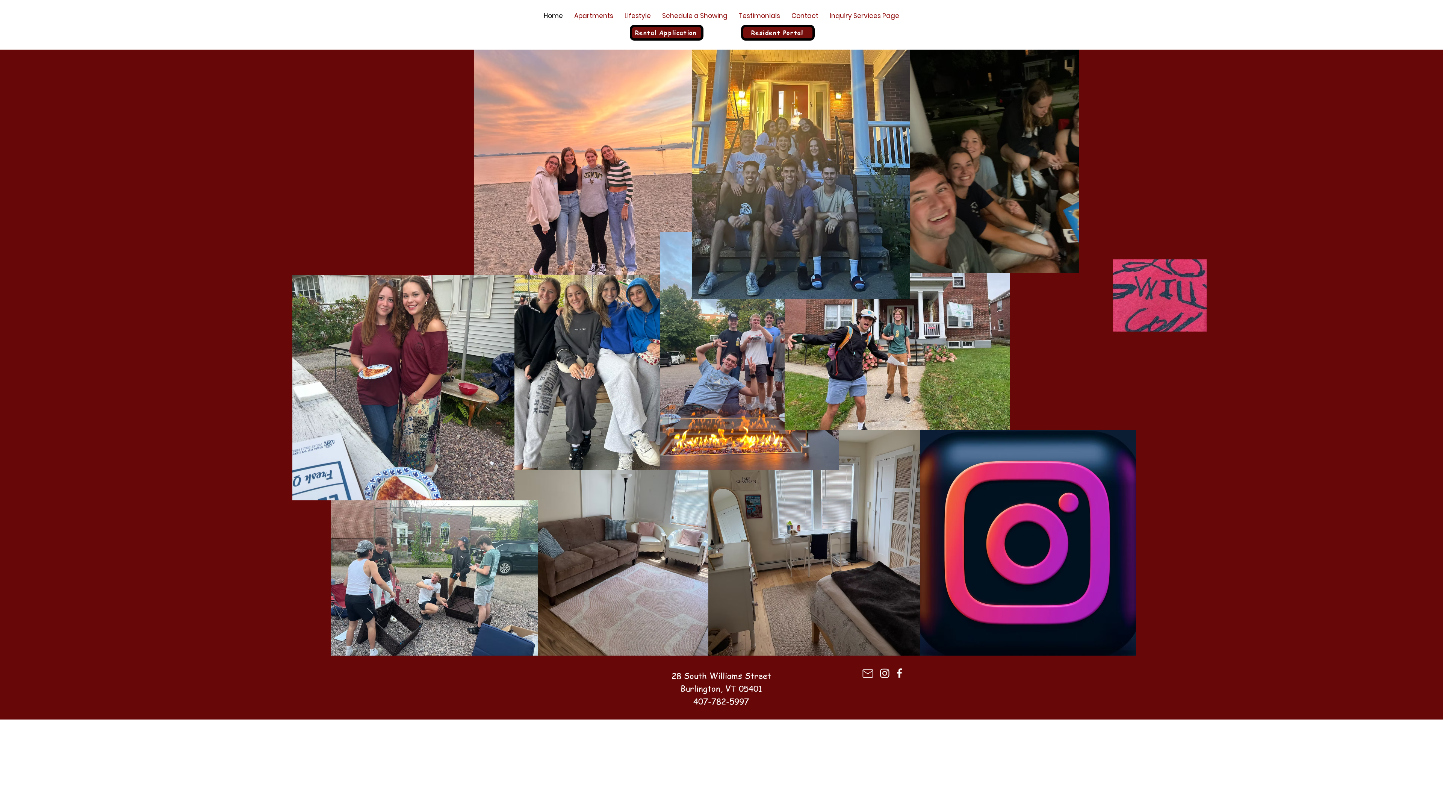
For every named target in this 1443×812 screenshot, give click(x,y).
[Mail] (868, 673)
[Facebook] (899, 673)
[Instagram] (885, 673)
